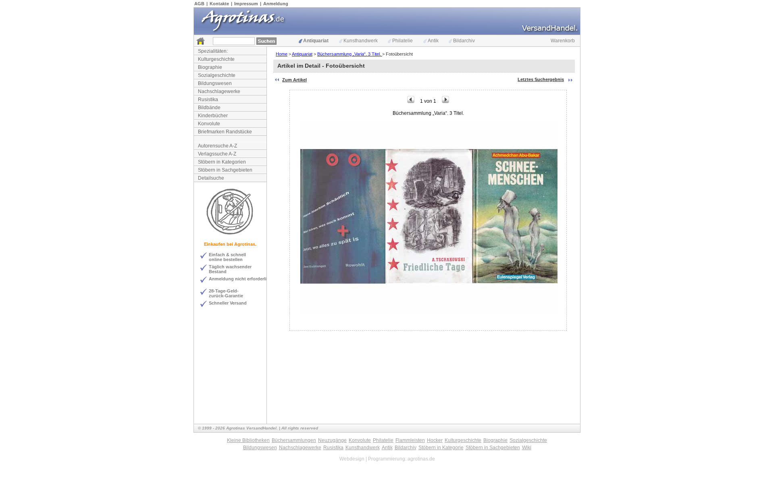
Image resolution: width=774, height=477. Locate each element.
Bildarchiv (464, 41)
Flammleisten (410, 440)
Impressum (246, 3)
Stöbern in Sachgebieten (225, 170)
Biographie (210, 67)
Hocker (435, 440)
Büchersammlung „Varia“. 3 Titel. (349, 54)
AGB (199, 3)
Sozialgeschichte (216, 75)
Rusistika (208, 99)
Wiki (526, 447)
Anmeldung (275, 3)
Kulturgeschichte (216, 59)
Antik (433, 41)
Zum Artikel (294, 79)
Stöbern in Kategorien (222, 162)
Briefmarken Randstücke (225, 132)
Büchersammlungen (294, 440)
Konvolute (209, 124)
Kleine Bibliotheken (248, 440)
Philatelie (402, 41)
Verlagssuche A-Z (217, 154)
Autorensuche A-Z (217, 146)
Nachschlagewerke (219, 91)
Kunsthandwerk (360, 41)
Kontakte (219, 3)
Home (281, 54)
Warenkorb (563, 41)
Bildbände (209, 107)
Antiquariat (316, 41)
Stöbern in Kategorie (441, 447)
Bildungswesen (215, 83)
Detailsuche (211, 178)
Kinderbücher (213, 115)
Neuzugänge (332, 440)
